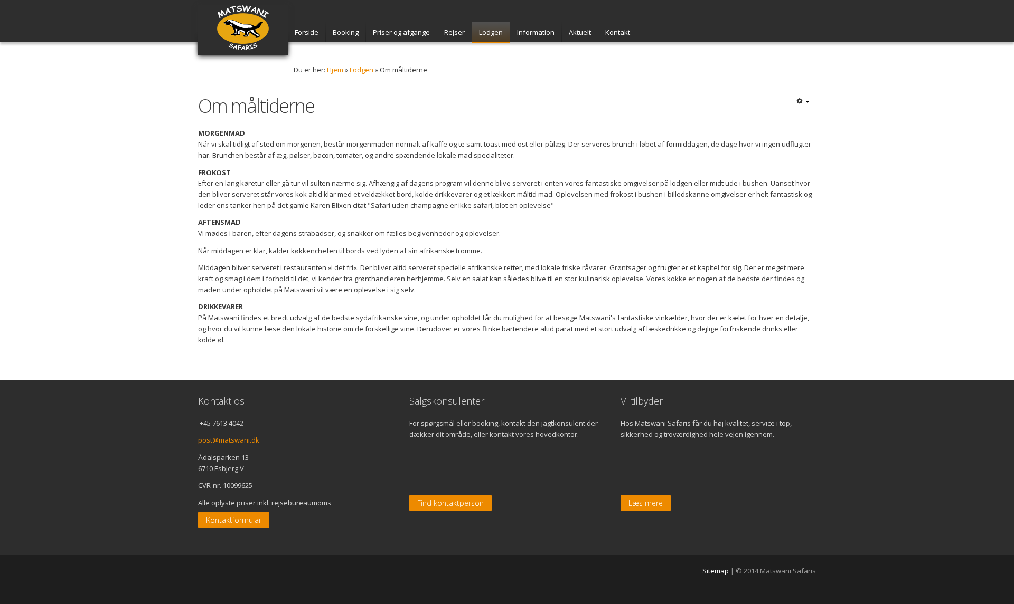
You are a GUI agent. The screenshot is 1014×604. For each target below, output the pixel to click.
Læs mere (645, 503)
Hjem (335, 69)
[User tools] (803, 101)
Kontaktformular (233, 520)
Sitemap (715, 571)
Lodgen (361, 69)
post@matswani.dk (228, 440)
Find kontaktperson (450, 503)
